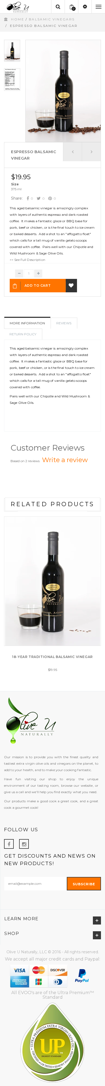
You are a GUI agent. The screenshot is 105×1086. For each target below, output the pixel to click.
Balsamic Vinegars (52, 19)
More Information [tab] (27, 323)
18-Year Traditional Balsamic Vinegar (52, 657)
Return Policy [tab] (22, 334)
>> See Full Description (27, 260)
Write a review (65, 460)
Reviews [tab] (63, 323)
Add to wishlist (71, 285)
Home (17, 19)
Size (15, 184)
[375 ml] (16, 189)
